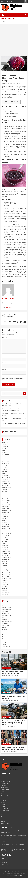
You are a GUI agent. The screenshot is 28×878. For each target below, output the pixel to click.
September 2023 (6, 510)
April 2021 (4, 565)
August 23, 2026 (6, 700)
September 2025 (6, 464)
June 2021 (5, 561)
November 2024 (6, 483)
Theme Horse (20, 873)
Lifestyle (4, 629)
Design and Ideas (6, 609)
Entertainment (5, 613)
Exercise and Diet (7, 73)
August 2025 (5, 466)
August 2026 (5, 442)
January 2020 (5, 594)
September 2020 (6, 578)
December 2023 (6, 504)
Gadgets (4, 619)
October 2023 (5, 508)
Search (24, 393)
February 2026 (6, 454)
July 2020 (4, 582)
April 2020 (4, 588)
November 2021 (6, 553)
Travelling (4, 642)
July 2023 (4, 514)
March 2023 (5, 522)
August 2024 (5, 489)
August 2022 (5, 536)
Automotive (5, 604)
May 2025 (4, 471)
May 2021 (4, 563)
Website (4, 369)
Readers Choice (6, 635)
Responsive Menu (25, 1)
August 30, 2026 (6, 675)
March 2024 (5, 499)
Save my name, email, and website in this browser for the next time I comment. (12, 379)
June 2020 (5, 584)
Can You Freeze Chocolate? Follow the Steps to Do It (14, 322)
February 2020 (6, 592)
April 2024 (4, 497)
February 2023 (6, 524)
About (2, 860)
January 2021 (5, 571)
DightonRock (18, 871)
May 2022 (4, 541)
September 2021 (6, 557)
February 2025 (6, 477)
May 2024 (4, 495)
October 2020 (5, 576)
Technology (5, 641)
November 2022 (6, 530)
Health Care (5, 623)
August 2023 (5, 512)
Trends (4, 644)
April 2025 (4, 473)
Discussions (5, 611)
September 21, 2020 (7, 83)
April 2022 (4, 543)
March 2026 (5, 452)
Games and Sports (7, 621)
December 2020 (6, 573)
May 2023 (4, 518)
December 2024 (6, 481)
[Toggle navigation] (3, 15)
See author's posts (9, 303)
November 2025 (6, 460)
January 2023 (5, 526)
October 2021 (5, 555)
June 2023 (5, 516)
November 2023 (6, 506)
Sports (4, 639)
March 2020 (5, 590)
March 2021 (5, 567)
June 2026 (5, 446)
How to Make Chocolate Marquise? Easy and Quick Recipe (14, 315)
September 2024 (6, 487)
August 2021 (5, 559)
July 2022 (4, 538)
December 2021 (6, 551)
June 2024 (5, 493)
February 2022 (6, 547)
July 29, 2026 (5, 726)
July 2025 (4, 467)
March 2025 (5, 475)
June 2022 (5, 540)
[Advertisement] (14, 39)
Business (4, 605)
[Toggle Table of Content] (17, 102)
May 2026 (4, 448)
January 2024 (5, 503)
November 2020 (6, 575)
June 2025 (5, 469)
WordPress (19, 875)
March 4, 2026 (5, 751)
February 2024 (6, 501)
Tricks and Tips (6, 646)
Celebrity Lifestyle (6, 607)
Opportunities (5, 633)
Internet (4, 627)
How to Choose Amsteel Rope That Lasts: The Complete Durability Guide (13, 722)
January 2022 (5, 549)
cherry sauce (8, 307)
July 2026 (4, 444)
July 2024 (4, 491)
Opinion (4, 631)
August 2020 (5, 580)
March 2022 (5, 545)
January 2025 (5, 479)
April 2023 (4, 520)
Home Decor (5, 625)
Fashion (4, 617)
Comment (5, 337)
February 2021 (6, 569)
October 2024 (5, 485)
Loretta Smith (16, 83)
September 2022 (6, 534)
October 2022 (5, 532)
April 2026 (4, 450)
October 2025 (5, 462)
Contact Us (4, 862)
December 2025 (6, 458)
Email (4, 363)
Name (4, 356)
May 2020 (4, 586)
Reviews (4, 637)
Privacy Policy (4, 864)
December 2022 (6, 528)
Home (2, 858)
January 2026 (5, 456)
